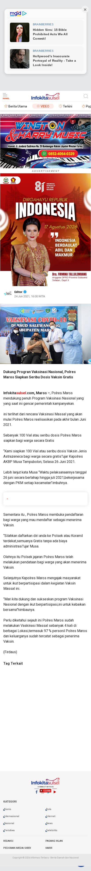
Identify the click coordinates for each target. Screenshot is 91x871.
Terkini (67, 106)
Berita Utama (17, 106)
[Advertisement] (45, 722)
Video (45, 106)
